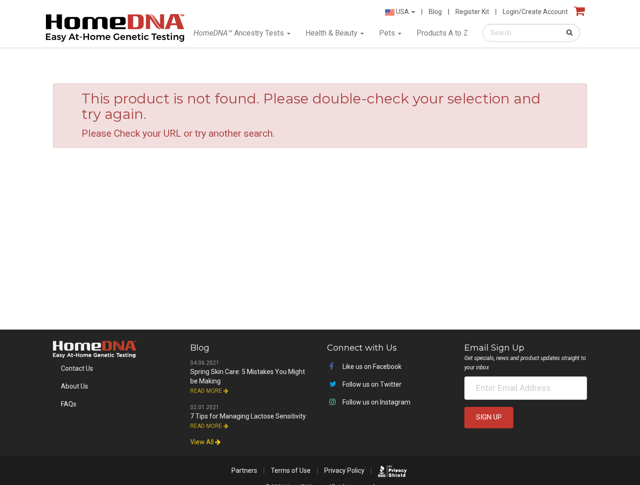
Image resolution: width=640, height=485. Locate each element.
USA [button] (402, 11)
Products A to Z (442, 33)
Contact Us (77, 368)
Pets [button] (388, 33)
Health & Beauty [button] (332, 33)
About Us (74, 386)
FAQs (68, 404)
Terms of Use (291, 470)
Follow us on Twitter (371, 384)
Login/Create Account (535, 11)
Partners (244, 470)
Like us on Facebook (371, 366)
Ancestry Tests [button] (239, 33)
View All (202, 442)
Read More (206, 391)
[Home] (115, 25)
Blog (435, 11)
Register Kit (472, 11)
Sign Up (489, 417)
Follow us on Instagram (375, 402)
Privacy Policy (344, 470)
